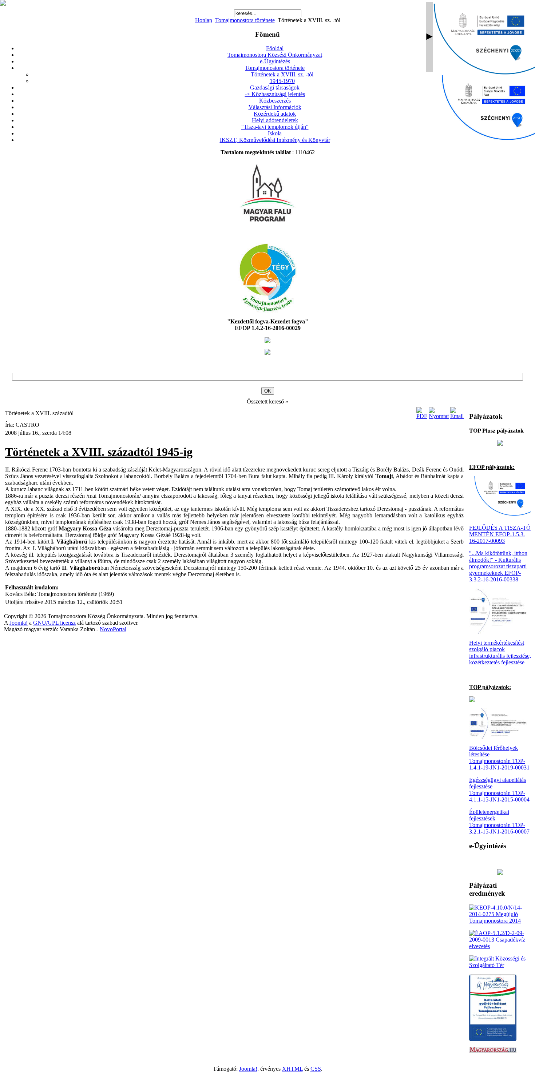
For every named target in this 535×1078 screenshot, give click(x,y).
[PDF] (421, 416)
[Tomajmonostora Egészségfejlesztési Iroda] (267, 310)
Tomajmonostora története (245, 20)
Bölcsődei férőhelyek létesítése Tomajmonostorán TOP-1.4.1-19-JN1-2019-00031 (499, 758)
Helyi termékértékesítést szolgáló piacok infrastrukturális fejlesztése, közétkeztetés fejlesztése (500, 652)
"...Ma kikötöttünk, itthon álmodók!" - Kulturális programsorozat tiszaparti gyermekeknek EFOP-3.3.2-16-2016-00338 (498, 566)
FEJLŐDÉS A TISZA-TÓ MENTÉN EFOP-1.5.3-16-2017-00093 (500, 534)
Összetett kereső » (267, 401)
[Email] (457, 416)
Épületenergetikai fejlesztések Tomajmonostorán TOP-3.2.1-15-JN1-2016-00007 (499, 822)
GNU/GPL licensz (54, 623)
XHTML (292, 1069)
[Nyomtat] (439, 416)
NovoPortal (113, 629)
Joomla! (18, 623)
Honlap (203, 20)
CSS (315, 1069)
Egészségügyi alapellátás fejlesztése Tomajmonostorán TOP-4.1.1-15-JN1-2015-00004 (499, 790)
